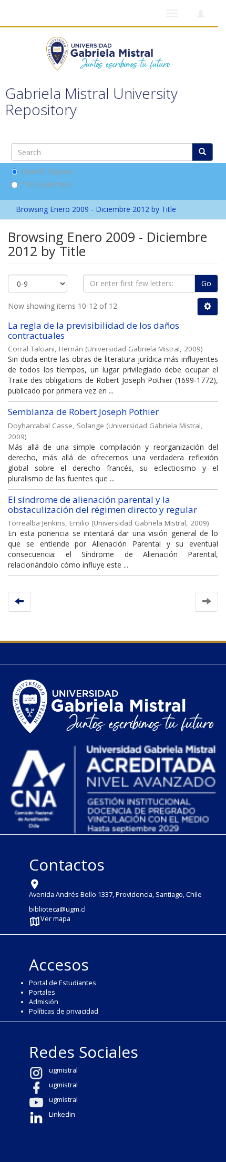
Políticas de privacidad (63, 1011)
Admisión (43, 1001)
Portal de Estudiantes (62, 982)
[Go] (202, 152)
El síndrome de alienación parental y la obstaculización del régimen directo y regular (102, 504)
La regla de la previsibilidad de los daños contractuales (93, 330)
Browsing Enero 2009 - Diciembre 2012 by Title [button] (97, 209)
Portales (42, 992)
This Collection (46, 184)
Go (206, 283)
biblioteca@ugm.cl (57, 909)
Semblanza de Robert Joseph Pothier (83, 412)
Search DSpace (47, 171)
